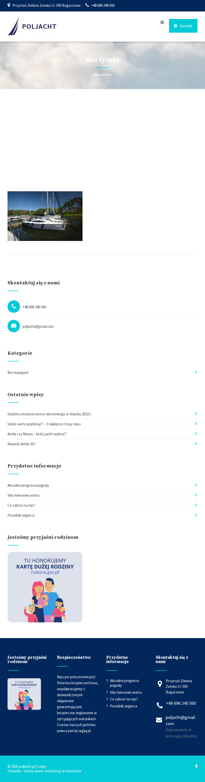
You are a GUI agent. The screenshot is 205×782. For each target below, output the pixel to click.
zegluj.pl (84, 730)
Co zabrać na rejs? (21, 505)
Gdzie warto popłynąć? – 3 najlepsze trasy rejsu (44, 424)
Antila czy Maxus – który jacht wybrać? (37, 434)
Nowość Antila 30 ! (22, 444)
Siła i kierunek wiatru (24, 495)
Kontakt (186, 25)
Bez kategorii (18, 372)
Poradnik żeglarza (21, 515)
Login (42, 766)
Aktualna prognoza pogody (28, 485)
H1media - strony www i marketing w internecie (44, 771)
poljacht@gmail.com (38, 326)
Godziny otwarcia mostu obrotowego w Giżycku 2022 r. (50, 414)
